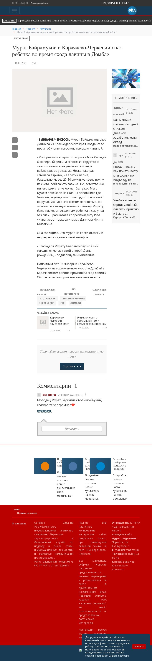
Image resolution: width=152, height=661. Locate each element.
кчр (62, 303)
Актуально (21, 38)
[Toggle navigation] (14, 10)
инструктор (46, 303)
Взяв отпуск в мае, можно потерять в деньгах (126, 145)
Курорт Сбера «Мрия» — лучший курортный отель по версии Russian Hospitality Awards (126, 217)
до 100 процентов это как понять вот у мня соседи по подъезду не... (125, 171)
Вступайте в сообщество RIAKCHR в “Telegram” (119, 464)
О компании (19, 523)
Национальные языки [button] (116, 3)
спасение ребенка (73, 298)
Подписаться (71, 366)
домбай (75, 303)
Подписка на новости (27, 513)
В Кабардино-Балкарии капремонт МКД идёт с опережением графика (126, 183)
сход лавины (47, 298)
